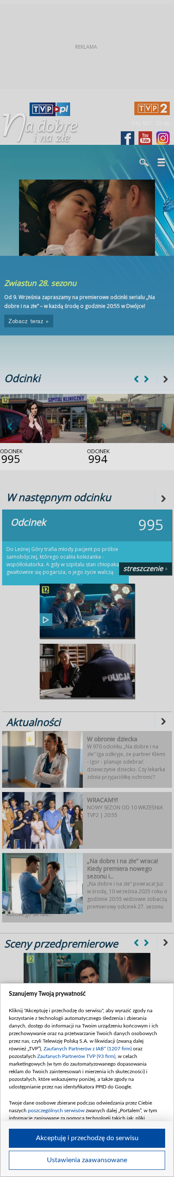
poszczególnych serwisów (56, 1110)
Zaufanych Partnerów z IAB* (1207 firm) (88, 1048)
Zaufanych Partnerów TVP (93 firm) (76, 1056)
